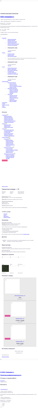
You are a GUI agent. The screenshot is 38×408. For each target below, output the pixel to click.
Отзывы (3, 103)
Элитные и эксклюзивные (12, 45)
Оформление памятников (12, 88)
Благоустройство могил (12, 68)
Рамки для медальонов (14, 97)
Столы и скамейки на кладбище (15, 86)
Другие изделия (5, 81)
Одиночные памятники (12, 39)
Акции (3, 106)
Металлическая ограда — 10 (20, 295)
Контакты (4, 107)
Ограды (3, 52)
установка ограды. (26, 234)
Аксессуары (10, 94)
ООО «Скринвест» (7, 17)
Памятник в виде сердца (12, 41)
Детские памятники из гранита (9, 120)
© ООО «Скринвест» (7, 372)
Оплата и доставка (5, 104)
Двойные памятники (11, 40)
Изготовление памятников (12, 70)
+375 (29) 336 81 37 (4, 34)
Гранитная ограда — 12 (20, 318)
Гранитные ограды (11, 53)
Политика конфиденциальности (10, 375)
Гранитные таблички (13, 95)
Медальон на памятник (14, 89)
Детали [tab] (5, 215)
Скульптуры (12, 99)
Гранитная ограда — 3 (20, 341)
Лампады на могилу (13, 96)
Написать (9, 51)
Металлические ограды (12, 56)
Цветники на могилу (9, 151)
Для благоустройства (12, 82)
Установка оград (11, 71)
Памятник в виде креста (12, 42)
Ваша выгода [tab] (6, 216)
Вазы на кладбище (13, 101)
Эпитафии (11, 93)
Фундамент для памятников (13, 73)
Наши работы (4, 102)
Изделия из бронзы (13, 100)
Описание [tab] (5, 213)
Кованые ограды (11, 55)
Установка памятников (12, 72)
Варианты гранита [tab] (7, 217)
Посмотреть (2, 380)
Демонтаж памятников (12, 69)
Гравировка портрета (10, 157)
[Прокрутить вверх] (1, 404)
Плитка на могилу (13, 83)
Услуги (3, 66)
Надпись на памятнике (14, 90)
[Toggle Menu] (0, 36)
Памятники (4, 38)
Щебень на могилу (13, 87)
